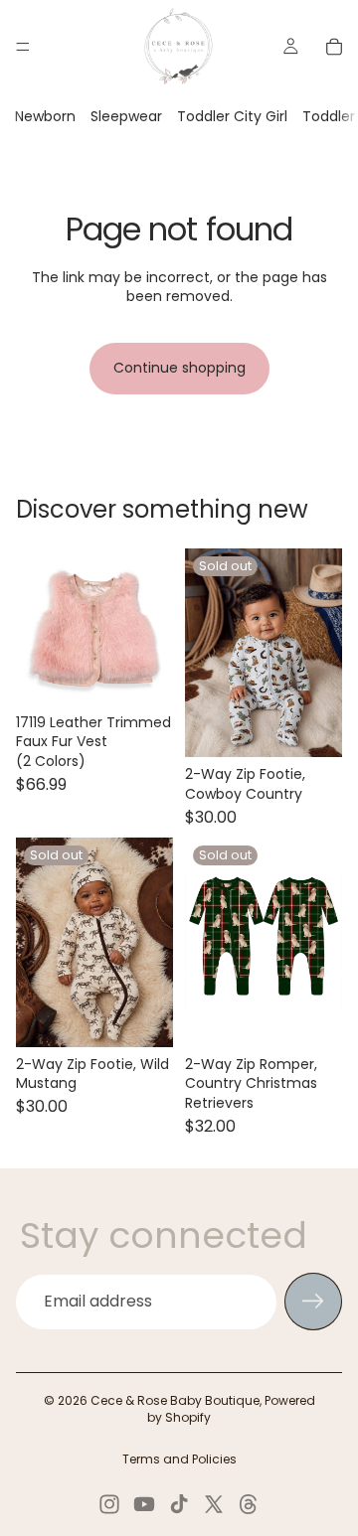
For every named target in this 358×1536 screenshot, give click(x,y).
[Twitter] (214, 1504)
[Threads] (249, 1504)
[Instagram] (109, 1504)
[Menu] (23, 47)
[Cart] (334, 47)
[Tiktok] (179, 1504)
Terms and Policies (179, 1459)
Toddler (328, 116)
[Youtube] (144, 1504)
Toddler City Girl (232, 116)
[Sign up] (313, 1301)
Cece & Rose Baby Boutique (175, 1400)
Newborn (45, 116)
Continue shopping (179, 368)
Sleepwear (126, 116)
